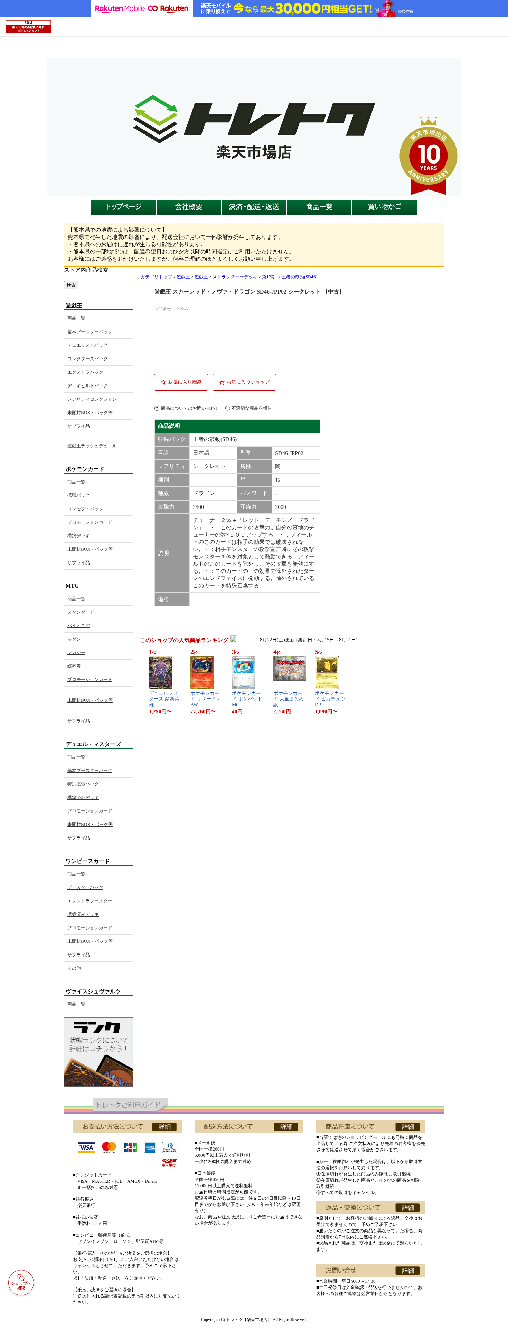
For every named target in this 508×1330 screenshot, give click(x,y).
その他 (74, 968)
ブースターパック (85, 887)
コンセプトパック (85, 508)
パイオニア (78, 625)
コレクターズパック (87, 358)
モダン (74, 639)
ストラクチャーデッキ (235, 277)
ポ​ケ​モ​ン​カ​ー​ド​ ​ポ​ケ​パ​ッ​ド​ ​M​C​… (248, 699)
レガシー (76, 652)
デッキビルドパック (87, 385)
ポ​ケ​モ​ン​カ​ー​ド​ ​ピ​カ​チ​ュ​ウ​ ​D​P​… (331, 699)
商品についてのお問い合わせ (190, 408)
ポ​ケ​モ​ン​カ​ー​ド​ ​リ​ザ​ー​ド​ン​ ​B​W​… (206, 699)
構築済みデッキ (83, 797)
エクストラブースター (89, 900)
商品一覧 (76, 318)
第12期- (269, 277)
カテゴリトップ (156, 277)
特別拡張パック (83, 784)
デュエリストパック (87, 345)
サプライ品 (78, 426)
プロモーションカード (89, 522)
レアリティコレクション (92, 399)
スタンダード (80, 612)
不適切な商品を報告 (252, 408)
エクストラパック (85, 372)
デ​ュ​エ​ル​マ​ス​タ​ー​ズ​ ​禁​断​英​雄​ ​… (164, 699)
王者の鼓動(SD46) (299, 277)
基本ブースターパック (89, 331)
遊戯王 (183, 277)
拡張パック (78, 495)
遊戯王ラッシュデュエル (92, 445)
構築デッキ (78, 535)
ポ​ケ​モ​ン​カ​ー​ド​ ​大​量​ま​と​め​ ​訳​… (289, 699)
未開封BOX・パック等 (90, 412)
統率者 (74, 666)
